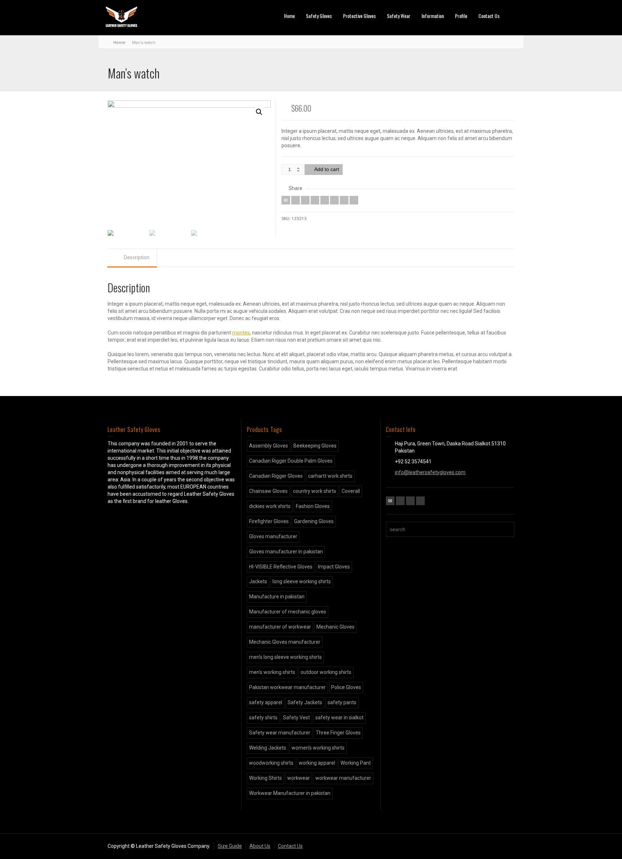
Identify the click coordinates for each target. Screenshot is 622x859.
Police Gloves (346, 687)
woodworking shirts (271, 763)
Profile (461, 15)
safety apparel (265, 702)
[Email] (285, 200)
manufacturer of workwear (280, 627)
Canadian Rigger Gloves (276, 476)
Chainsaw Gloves (268, 491)
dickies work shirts (269, 506)
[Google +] (315, 200)
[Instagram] (420, 500)
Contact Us (489, 15)
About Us (259, 846)
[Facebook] (305, 200)
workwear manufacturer (343, 778)
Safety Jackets (305, 702)
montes (241, 333)
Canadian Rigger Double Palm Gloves (291, 461)
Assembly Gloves (268, 446)
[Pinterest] (324, 200)
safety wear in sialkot (339, 717)
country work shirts (314, 491)
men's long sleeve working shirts (285, 657)
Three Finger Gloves (338, 733)
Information (433, 15)
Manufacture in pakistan (277, 596)
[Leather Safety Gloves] (121, 17)
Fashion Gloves (313, 506)
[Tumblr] (334, 200)
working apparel (317, 763)
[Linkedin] (344, 200)
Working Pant (356, 763)
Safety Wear (398, 15)
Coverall (351, 491)
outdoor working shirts (326, 672)
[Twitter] (295, 200)
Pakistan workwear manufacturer (287, 687)
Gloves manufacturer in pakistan (286, 551)
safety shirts (263, 717)
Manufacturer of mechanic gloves (287, 612)
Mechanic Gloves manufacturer (284, 642)
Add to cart (326, 169)
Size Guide (230, 846)
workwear (298, 778)
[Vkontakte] (354, 200)
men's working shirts (272, 672)
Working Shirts (265, 778)
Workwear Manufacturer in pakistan (289, 793)
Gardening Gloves (314, 521)
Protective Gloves (359, 15)
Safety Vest (296, 717)
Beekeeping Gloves (315, 446)
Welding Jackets (267, 748)
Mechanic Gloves (335, 627)
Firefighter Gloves (269, 521)
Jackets (258, 581)
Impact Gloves (334, 567)
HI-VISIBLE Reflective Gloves (280, 567)
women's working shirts (318, 748)
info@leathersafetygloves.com (430, 472)
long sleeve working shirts (301, 581)
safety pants (342, 702)
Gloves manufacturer (273, 536)
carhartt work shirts (330, 476)
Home (289, 15)
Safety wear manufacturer (279, 733)
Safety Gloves (319, 15)
